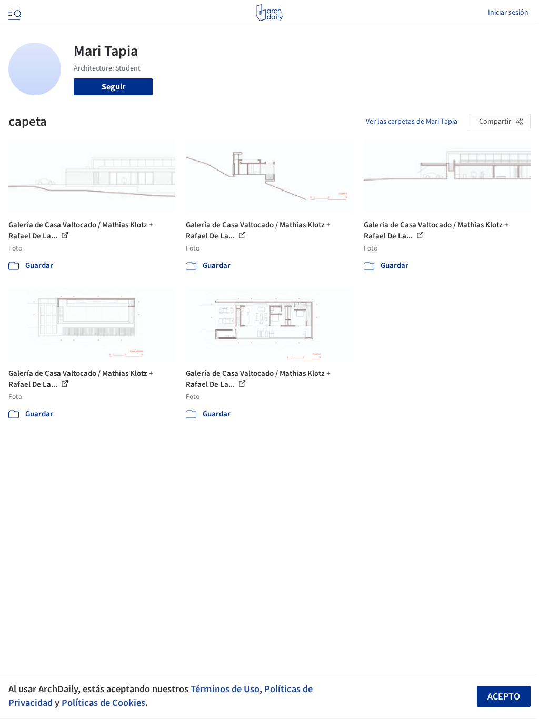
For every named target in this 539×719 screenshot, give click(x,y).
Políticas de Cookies (103, 703)
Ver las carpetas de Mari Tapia (411, 121)
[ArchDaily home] (269, 12)
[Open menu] (13, 12)
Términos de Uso (225, 689)
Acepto (503, 696)
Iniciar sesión (508, 12)
